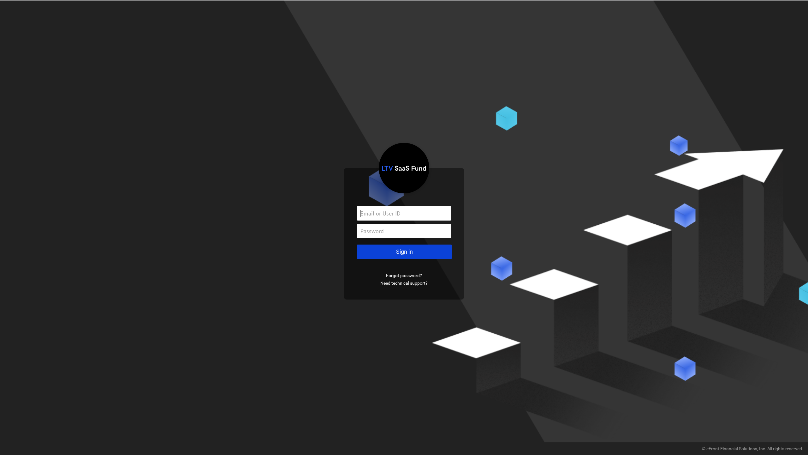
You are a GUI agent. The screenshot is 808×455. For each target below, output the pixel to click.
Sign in (404, 251)
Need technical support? (404, 283)
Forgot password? (404, 275)
